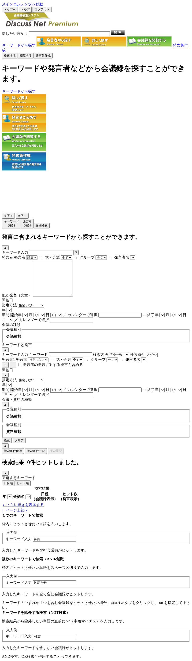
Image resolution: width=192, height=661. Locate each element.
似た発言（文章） (17, 295)
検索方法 (100, 355)
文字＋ (8, 215)
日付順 (8, 483)
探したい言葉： (15, 34)
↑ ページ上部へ (15, 510)
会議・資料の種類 (17, 399)
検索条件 (137, 355)
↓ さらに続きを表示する (23, 505)
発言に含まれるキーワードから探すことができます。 (71, 237)
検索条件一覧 (36, 451)
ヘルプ (25, 9)
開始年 (16, 315)
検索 (7, 440)
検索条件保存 (13, 451)
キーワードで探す (11, 223)
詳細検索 (42, 225)
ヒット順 (23, 483)
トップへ (10, 9)
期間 (5, 315)
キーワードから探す (19, 45)
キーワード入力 (15, 252)
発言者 (7, 257)
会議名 (19, 496)
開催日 (7, 300)
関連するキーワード (19, 478)
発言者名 (121, 257)
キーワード (38, 355)
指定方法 (9, 305)
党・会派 (52, 257)
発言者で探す (27, 223)
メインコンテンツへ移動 (22, 4)
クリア (19, 440)
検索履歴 (56, 451)
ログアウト (42, 9)
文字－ (22, 215)
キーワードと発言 (17, 345)
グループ (87, 257)
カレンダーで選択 (82, 315)
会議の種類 (11, 325)
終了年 (153, 315)
